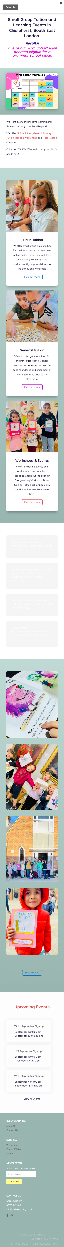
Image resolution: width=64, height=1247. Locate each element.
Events (9, 1153)
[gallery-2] (32, 736)
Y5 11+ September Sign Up (29, 1076)
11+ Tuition (11, 1145)
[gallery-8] (32, 953)
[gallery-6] (32, 881)
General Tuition (14, 1149)
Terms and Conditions (44, 1243)
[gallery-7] (32, 809)
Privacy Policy (19, 1243)
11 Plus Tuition (24, 133)
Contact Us (12, 1130)
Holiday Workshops (26, 137)
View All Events (32, 1098)
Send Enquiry (32, 972)
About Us (11, 1126)
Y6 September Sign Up (29, 1051)
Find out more (32, 276)
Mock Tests (49, 137)
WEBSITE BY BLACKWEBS (44, 1239)
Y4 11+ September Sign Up (29, 1026)
